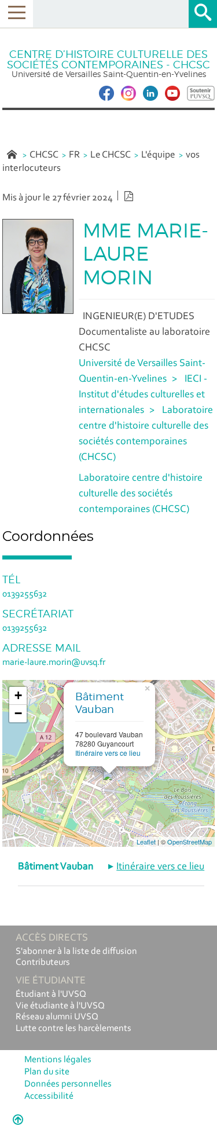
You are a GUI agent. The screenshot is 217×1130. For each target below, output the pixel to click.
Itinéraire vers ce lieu (108, 753)
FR (74, 155)
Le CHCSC (110, 155)
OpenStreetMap (189, 841)
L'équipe (158, 155)
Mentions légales (57, 1060)
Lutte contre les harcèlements (73, 1028)
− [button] (18, 713)
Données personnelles (68, 1084)
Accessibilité (48, 1096)
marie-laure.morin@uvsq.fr (53, 662)
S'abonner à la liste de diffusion (76, 951)
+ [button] (18, 695)
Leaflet (146, 841)
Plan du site (46, 1072)
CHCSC (44, 155)
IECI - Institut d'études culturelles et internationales (143, 395)
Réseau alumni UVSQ (57, 1017)
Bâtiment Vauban (99, 702)
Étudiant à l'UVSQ (51, 994)
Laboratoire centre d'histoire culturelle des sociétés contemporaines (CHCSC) (141, 494)
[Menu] (16, 13)
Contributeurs (43, 962)
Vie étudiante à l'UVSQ (60, 1006)
